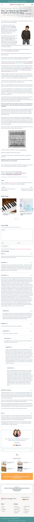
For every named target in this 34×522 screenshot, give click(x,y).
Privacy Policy (22, 520)
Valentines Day (26, 506)
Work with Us (17, 520)
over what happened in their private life (12, 50)
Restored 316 (17, 518)
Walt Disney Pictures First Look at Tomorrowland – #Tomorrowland (27, 189)
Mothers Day (16, 509)
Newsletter (4, 509)
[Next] (33, 209)
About (10, 520)
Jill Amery (26, 67)
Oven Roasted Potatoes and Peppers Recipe (10, 468)
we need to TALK (23, 149)
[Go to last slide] (1, 209)
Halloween (16, 512)
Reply (31, 253)
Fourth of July (26, 509)
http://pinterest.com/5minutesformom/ (14, 174)
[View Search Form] (2, 4)
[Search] (31, 450)
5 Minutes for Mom (18, 171)
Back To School (17, 511)
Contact (3, 511)
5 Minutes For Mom (13, 182)
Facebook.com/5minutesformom (20, 173)
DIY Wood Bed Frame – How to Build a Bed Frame (27, 462)
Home (3, 506)
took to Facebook (9, 38)
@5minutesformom (9, 173)
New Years (16, 506)
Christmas (26, 512)
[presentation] (9, 205)
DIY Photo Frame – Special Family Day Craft (27, 468)
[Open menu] (32, 4)
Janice (2, 180)
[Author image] (1, 15)
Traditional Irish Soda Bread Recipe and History (10, 462)
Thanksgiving (26, 511)
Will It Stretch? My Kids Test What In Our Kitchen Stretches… (8, 189)
